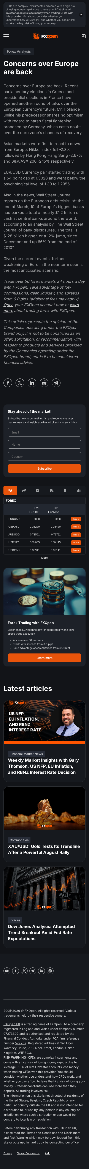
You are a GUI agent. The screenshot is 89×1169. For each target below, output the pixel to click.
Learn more (44, 658)
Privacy (7, 1153)
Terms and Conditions (41, 1133)
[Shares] (24, 490)
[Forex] (10, 490)
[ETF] (37, 490)
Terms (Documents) (28, 1153)
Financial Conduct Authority (23, 1038)
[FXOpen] (45, 36)
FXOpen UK (11, 1024)
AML (47, 1153)
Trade (76, 519)
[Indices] (79, 490)
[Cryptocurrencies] (65, 490)
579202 (20, 1043)
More (44, 557)
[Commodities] (51, 490)
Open (8, 304)
